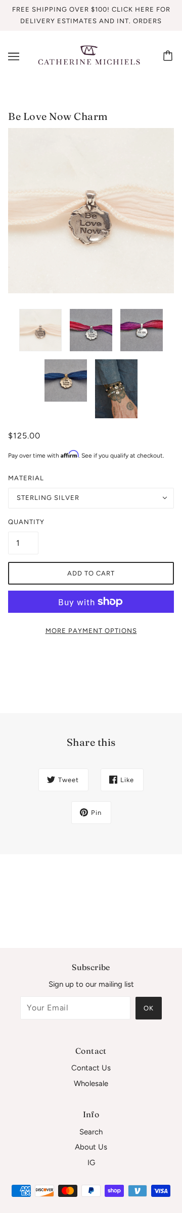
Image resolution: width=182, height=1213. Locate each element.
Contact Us (91, 1067)
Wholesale (91, 1083)
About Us (91, 1147)
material (26, 478)
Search (91, 1131)
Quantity (23, 522)
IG (91, 1162)
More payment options (91, 630)
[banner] (89, 55)
